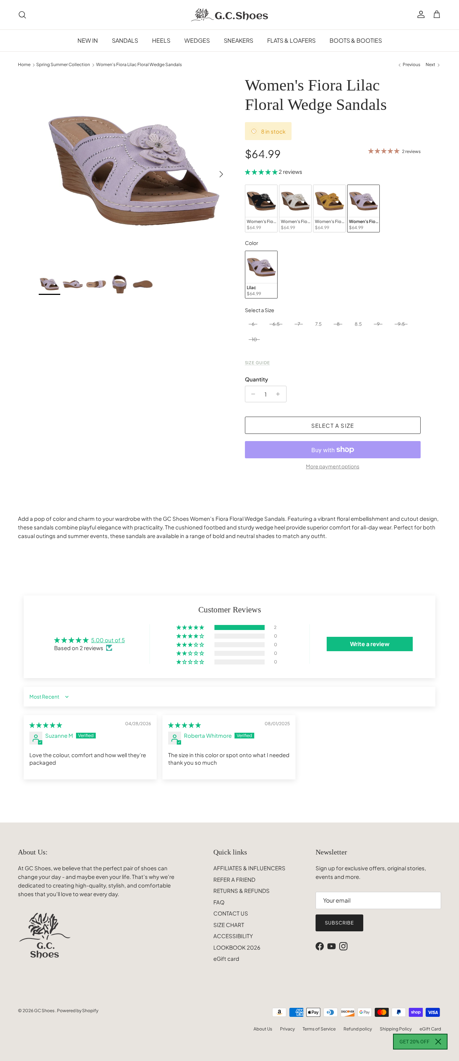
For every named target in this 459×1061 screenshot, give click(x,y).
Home (24, 65)
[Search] (22, 14)
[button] (262, 171)
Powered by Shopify (77, 1010)
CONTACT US (230, 913)
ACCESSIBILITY (233, 935)
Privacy (287, 1029)
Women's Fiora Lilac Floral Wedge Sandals (139, 65)
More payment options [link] (332, 466)
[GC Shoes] (229, 14)
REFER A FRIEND (234, 879)
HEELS (161, 40)
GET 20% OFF (414, 1041)
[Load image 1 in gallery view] (134, 170)
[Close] (438, 1041)
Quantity (256, 379)
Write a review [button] (369, 644)
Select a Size (259, 310)
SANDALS (125, 40)
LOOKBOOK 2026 (236, 947)
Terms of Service (319, 1029)
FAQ (218, 902)
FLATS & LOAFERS (291, 40)
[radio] (261, 208)
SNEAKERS (238, 40)
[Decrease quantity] (251, 394)
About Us (263, 1029)
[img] (45, 724)
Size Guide (257, 362)
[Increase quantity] (280, 394)
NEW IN (87, 40)
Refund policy (358, 1029)
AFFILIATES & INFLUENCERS (249, 868)
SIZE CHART (228, 924)
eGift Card (430, 1029)
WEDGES (197, 40)
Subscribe (339, 923)
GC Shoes (44, 1010)
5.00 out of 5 (108, 639)
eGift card (226, 958)
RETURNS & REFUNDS (241, 890)
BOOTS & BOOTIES (356, 40)
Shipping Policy (396, 1029)
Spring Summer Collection (63, 65)
